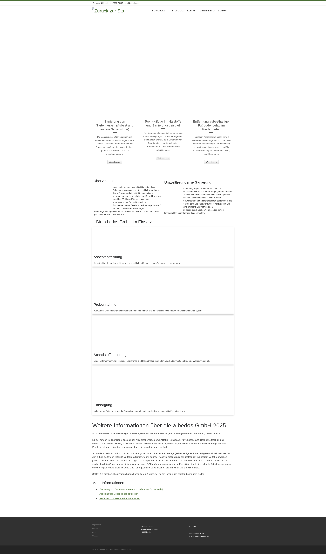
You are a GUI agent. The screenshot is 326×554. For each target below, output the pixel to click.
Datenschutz (97, 528)
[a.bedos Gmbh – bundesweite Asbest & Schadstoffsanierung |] (108, 10)
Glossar (95, 536)
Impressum (96, 525)
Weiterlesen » (114, 162)
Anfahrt (95, 532)
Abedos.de (103, 550)
